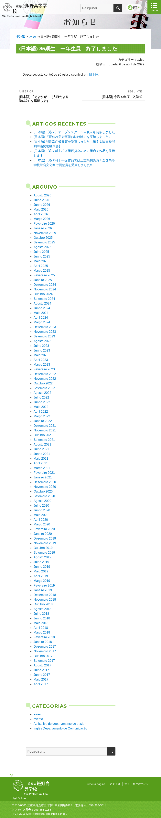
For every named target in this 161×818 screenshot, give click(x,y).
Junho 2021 (42, 454)
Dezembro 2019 (45, 538)
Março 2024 (42, 322)
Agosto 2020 (42, 501)
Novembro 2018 (45, 599)
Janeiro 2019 (43, 590)
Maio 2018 (41, 623)
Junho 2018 (42, 618)
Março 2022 (42, 416)
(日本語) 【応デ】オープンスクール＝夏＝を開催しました (74, 132)
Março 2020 (42, 524)
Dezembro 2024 (45, 284)
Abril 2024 (41, 317)
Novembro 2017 (45, 651)
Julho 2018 (41, 613)
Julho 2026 (41, 200)
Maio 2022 (41, 407)
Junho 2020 (42, 510)
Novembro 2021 (45, 430)
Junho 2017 (42, 674)
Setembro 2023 (44, 336)
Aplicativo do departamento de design (60, 723)
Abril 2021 (41, 463)
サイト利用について (136, 783)
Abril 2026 (41, 214)
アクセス (114, 783)
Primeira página (95, 783)
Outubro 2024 (43, 294)
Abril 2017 (41, 684)
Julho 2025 (41, 251)
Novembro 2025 (45, 233)
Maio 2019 (41, 571)
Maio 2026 (41, 209)
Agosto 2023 (42, 341)
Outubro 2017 (43, 656)
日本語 (93, 74)
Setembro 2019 (44, 552)
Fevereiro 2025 (44, 275)
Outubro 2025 (43, 237)
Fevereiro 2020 (44, 529)
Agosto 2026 (42, 195)
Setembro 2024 (44, 298)
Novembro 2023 (45, 331)
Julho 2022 (41, 397)
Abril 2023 (41, 360)
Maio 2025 (41, 261)
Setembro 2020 (44, 496)
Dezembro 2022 (45, 374)
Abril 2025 (41, 266)
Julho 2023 (41, 345)
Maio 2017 (41, 679)
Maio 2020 (41, 515)
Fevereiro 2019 (44, 585)
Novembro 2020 (45, 486)
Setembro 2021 (44, 439)
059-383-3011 (97, 805)
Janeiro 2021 (43, 477)
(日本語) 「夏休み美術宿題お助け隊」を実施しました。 (73, 136)
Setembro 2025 (44, 242)
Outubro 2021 (43, 435)
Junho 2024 (42, 308)
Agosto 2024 (42, 303)
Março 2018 (42, 632)
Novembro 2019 (45, 543)
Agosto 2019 (42, 557)
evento (38, 719)
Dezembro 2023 (45, 327)
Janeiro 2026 (43, 228)
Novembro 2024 (45, 289)
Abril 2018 (41, 627)
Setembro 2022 (44, 388)
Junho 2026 (42, 204)
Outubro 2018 (43, 604)
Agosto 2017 (42, 665)
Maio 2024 (41, 313)
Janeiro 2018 (43, 642)
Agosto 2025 (42, 247)
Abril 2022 (41, 411)
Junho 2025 (42, 256)
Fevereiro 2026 (44, 223)
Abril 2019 (41, 576)
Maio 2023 (41, 355)
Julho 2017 (41, 670)
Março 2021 (42, 468)
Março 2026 (42, 219)
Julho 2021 (41, 449)
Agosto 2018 (42, 609)
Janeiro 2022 (43, 421)
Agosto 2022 (42, 392)
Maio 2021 (41, 458)
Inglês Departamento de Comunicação (60, 728)
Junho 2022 (42, 402)
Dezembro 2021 (45, 425)
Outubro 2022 (43, 383)
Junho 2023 (42, 350)
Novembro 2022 (45, 378)
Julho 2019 (41, 562)
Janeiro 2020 (43, 533)
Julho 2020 (41, 505)
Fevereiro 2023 (44, 369)
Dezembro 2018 (45, 595)
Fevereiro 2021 (44, 472)
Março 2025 (42, 270)
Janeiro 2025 (43, 280)
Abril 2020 (41, 519)
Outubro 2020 (43, 491)
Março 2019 (42, 580)
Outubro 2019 (43, 548)
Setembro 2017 (44, 660)
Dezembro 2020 (45, 482)
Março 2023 (42, 364)
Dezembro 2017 (45, 646)
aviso (37, 714)
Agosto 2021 (42, 444)
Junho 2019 (42, 566)
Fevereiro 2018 (44, 637)
